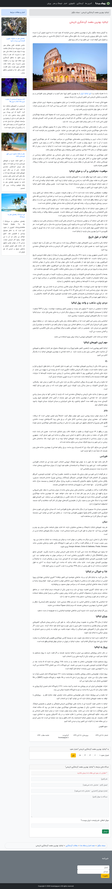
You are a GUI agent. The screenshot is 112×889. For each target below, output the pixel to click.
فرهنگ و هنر (57, 3)
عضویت (105, 875)
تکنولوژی (72, 3)
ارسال (105, 831)
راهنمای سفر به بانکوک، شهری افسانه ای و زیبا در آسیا (16, 39)
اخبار (65, 3)
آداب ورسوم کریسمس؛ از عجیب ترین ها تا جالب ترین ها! (15, 100)
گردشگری (80, 3)
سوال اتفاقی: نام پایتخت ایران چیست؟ (95, 820)
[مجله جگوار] (102, 3)
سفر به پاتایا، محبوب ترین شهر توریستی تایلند (15, 155)
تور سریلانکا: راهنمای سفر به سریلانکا (16, 215)
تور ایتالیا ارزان (85, 93)
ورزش (49, 3)
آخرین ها (88, 3)
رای (73, 755)
